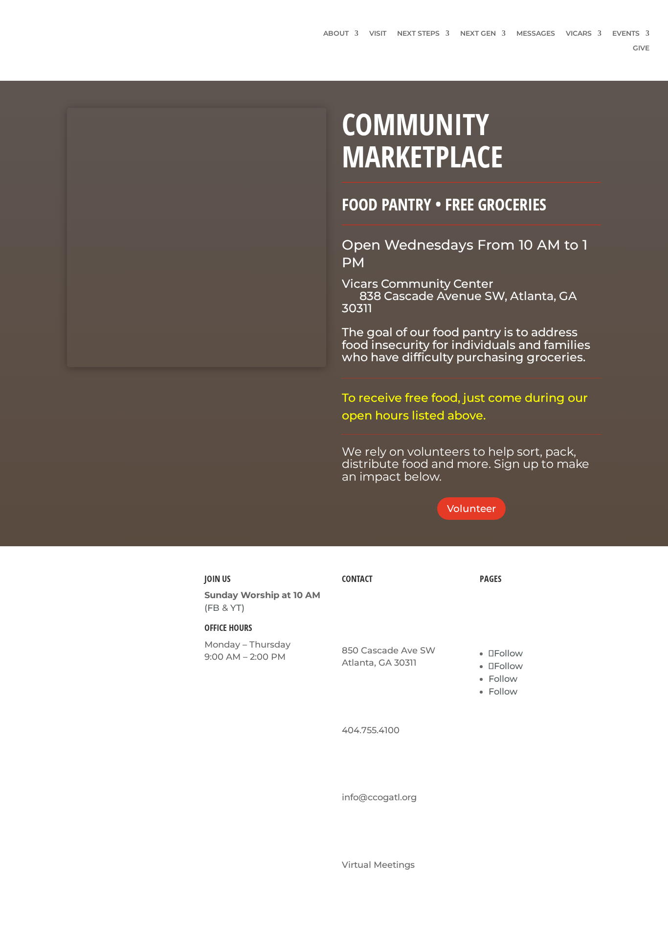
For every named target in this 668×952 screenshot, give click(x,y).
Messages (535, 34)
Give (641, 48)
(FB (212, 608)
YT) (237, 608)
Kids (489, 608)
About (336, 34)
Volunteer (471, 508)
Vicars (579, 34)
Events (626, 34)
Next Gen (478, 34)
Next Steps (418, 34)
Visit (377, 34)
